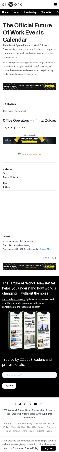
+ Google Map (44, 249)
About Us (31, 427)
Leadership (30, 12)
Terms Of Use (18, 427)
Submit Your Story (23, 423)
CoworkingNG (49, 257)
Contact (41, 427)
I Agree (48, 448)
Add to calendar (30, 154)
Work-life (46, 12)
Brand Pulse (28, 431)
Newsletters (40, 423)
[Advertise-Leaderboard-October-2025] (29, 140)
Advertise (8, 423)
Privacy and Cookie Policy (25, 448)
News (16, 12)
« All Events (9, 103)
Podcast (40, 431)
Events (49, 431)
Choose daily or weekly (13, 299)
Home (5, 12)
